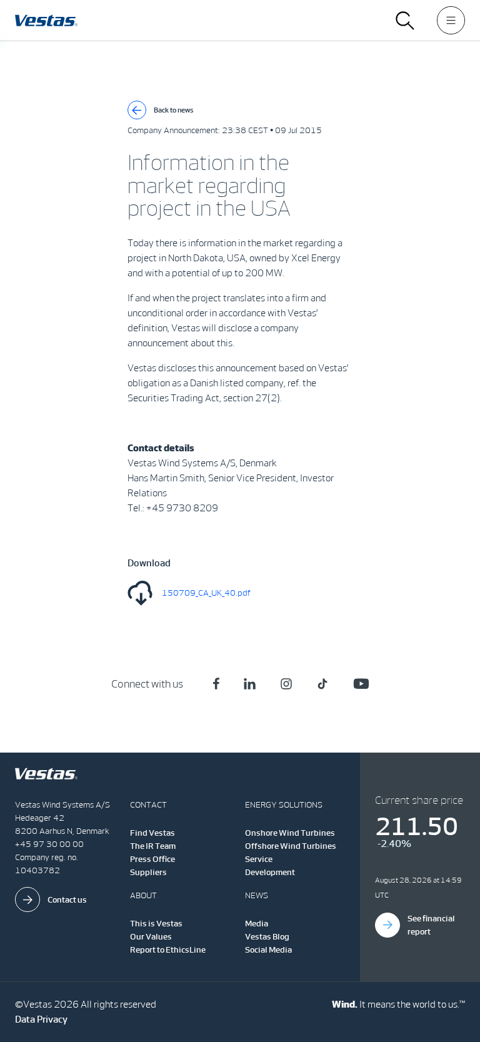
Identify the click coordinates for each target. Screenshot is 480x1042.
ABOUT (143, 895)
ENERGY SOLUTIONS (283, 804)
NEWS (256, 895)
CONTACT (148, 804)
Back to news (174, 110)
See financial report (431, 925)
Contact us (67, 899)
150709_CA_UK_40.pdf (206, 593)
